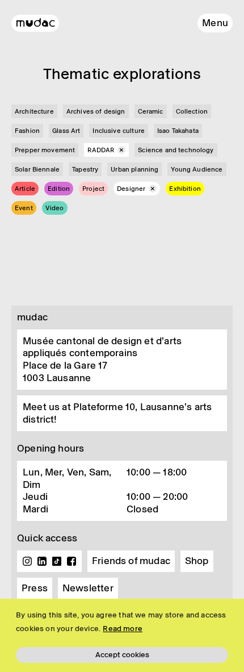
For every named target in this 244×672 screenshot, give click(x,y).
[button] (215, 23)
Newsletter (87, 588)
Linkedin (42, 561)
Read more (122, 628)
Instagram (27, 561)
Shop (197, 560)
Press (35, 588)
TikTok (56, 561)
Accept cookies (122, 655)
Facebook (71, 561)
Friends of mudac (131, 560)
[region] (122, 635)
